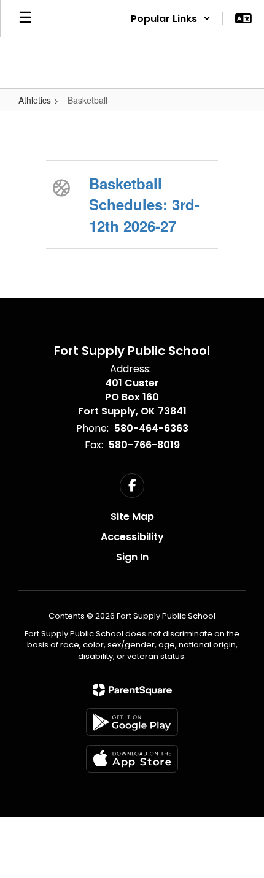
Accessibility (132, 537)
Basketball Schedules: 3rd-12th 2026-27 (144, 204)
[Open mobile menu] (25, 18)
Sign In (132, 557)
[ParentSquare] (132, 690)
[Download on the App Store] (132, 759)
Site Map (132, 517)
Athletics (34, 100)
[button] (170, 18)
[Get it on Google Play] (132, 722)
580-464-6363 (151, 428)
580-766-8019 (144, 445)
